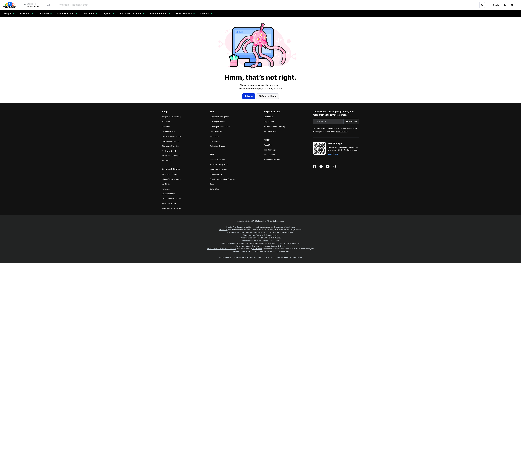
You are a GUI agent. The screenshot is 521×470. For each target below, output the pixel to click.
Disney (283, 246)
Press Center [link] (269, 155)
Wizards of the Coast (285, 227)
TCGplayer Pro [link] (216, 174)
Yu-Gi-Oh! (25, 13)
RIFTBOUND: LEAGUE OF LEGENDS (221, 249)
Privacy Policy (341, 131)
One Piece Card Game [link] (171, 136)
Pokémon (44, 13)
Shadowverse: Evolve (252, 235)
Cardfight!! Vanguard (236, 232)
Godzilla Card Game (249, 238)
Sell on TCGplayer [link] (217, 159)
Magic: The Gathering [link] (171, 117)
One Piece (88, 13)
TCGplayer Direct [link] (217, 122)
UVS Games (257, 249)
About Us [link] (267, 145)
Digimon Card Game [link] (170, 141)
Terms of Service (240, 257)
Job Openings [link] (270, 150)
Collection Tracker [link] (217, 146)
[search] (267, 5)
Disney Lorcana (65, 13)
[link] (9, 5)
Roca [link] (212, 184)
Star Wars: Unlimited (131, 13)
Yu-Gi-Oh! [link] (166, 122)
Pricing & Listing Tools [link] (219, 164)
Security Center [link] (270, 131)
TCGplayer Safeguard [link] (219, 117)
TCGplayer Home (268, 96)
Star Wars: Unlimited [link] (170, 146)
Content (204, 13)
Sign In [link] (496, 5)
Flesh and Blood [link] (169, 151)
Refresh (248, 96)
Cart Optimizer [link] (216, 131)
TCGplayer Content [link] (170, 174)
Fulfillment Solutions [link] (218, 169)
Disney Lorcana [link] (168, 131)
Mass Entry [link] (214, 136)
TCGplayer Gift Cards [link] (171, 156)
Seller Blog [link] (214, 189)
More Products (184, 13)
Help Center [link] (269, 122)
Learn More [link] (333, 154)
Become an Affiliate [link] (272, 159)
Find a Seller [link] (215, 141)
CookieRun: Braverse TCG (243, 251)
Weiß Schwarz (255, 232)
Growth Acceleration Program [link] (222, 179)
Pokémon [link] (166, 126)
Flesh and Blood (158, 13)
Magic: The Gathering (235, 227)
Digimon (107, 13)
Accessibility (255, 257)
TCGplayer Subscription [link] (220, 126)
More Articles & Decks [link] (171, 208)
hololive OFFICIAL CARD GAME (255, 240)
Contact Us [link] (268, 117)
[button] (482, 5)
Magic (7, 13)
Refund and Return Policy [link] (274, 126)
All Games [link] (166, 161)
